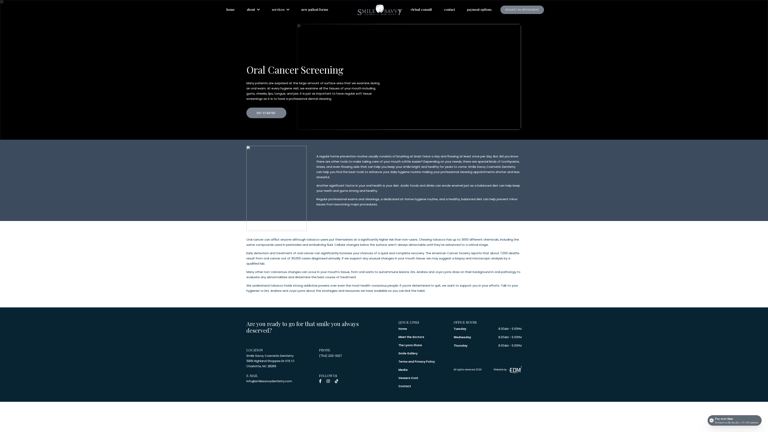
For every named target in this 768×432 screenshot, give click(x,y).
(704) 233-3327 (330, 356)
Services (278, 9)
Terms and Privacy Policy (416, 362)
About (251, 9)
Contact (449, 9)
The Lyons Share (410, 345)
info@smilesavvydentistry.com (269, 381)
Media (403, 370)
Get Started (265, 113)
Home (230, 9)
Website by (500, 369)
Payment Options (479, 9)
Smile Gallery (408, 353)
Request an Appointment (522, 10)
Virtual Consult (421, 9)
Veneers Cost (408, 378)
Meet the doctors (411, 337)
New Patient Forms (314, 9)
